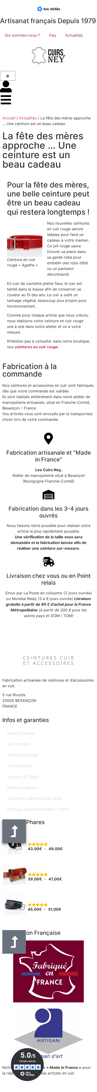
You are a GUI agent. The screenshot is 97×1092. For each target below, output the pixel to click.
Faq (52, 35)
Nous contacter (21, 733)
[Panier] (7, 76)
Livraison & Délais (23, 776)
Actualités (74, 35)
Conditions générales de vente (34, 798)
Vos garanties (19, 765)
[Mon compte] (6, 86)
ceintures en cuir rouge (36, 346)
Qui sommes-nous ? (22, 35)
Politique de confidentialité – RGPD (38, 809)
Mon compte (18, 744)
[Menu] (6, 100)
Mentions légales (22, 787)
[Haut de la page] (14, 942)
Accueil (8, 118)
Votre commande (22, 755)
